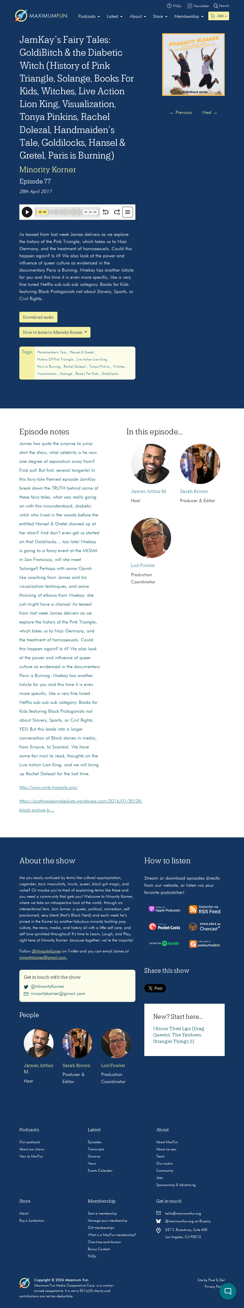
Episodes (94, 1142)
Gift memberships (101, 1228)
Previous (180, 112)
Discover (94, 1156)
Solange (66, 374)
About (136, 16)
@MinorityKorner (46, 951)
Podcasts (87, 16)
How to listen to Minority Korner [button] (53, 332)
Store (158, 16)
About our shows (31, 1149)
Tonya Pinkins (100, 367)
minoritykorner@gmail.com (58, 993)
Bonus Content (99, 1249)
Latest (112, 16)
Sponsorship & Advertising (176, 1185)
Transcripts (96, 1149)
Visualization (47, 374)
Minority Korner (47, 169)
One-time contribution (104, 1242)
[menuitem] (89, 17)
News (92, 1164)
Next (210, 112)
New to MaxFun (31, 1156)
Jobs (159, 1178)
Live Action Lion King (92, 359)
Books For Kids (87, 374)
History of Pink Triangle (55, 359)
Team (160, 1156)
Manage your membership (107, 1221)
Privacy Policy (215, 1287)
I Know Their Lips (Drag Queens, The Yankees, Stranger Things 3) (178, 1035)
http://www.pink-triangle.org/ (48, 787)
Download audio (38, 317)
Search (223, 6)
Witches (119, 367)
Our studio (164, 1164)
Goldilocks (110, 374)
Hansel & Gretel (82, 352)
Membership (186, 16)
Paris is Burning (49, 367)
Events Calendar (100, 1171)
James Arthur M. (149, 491)
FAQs (92, 1256)
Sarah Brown (194, 491)
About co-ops (166, 1149)
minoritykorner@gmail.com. (43, 957)
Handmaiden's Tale (52, 352)
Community (164, 1171)
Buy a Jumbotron (31, 1221)
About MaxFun (167, 1142)
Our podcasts (29, 1142)
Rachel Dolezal (75, 367)
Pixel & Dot (216, 1280)
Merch (24, 1213)
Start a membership (102, 1213)
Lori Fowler (143, 565)
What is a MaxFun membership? (112, 1235)
